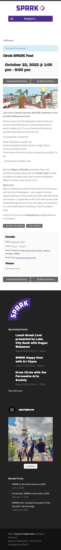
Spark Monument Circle (26, 258)
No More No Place (46, 81)
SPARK (17, 254)
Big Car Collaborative (25, 534)
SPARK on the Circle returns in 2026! (28, 484)
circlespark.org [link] (31, 215)
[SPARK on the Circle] (31, 8)
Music (39, 251)
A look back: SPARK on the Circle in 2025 (30, 493)
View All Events (15, 391)
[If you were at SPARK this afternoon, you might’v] (30, 439)
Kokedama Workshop (16, 81)
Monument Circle (29, 251)
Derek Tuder (42, 173)
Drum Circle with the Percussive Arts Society (31, 376)
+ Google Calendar (14, 226)
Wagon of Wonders (20, 169)
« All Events (8, 40)
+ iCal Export (34, 226)
